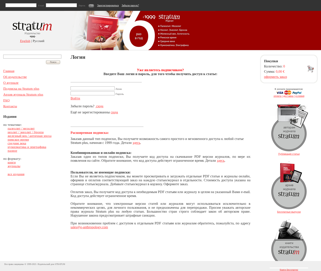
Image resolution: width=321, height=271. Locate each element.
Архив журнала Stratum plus (23, 94)
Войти (75, 98)
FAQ (6, 100)
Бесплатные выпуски (289, 211)
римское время (18, 139)
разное (12, 150)
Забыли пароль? (130, 5)
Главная (8, 71)
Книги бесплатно (289, 269)
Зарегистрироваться (108, 5)
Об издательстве (15, 77)
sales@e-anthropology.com (89, 227)
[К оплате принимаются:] (289, 94)
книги (12, 162)
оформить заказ (275, 77)
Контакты (10, 106)
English (25, 41)
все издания (16, 174)
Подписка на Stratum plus (21, 88)
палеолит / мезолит (21, 128)
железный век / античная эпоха (30, 136)
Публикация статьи (289, 154)
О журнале (11, 82)
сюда (99, 106)
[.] (289, 151)
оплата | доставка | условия (289, 96)
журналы (14, 166)
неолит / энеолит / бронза (26, 132)
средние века (17, 143)
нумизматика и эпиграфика (27, 147)
